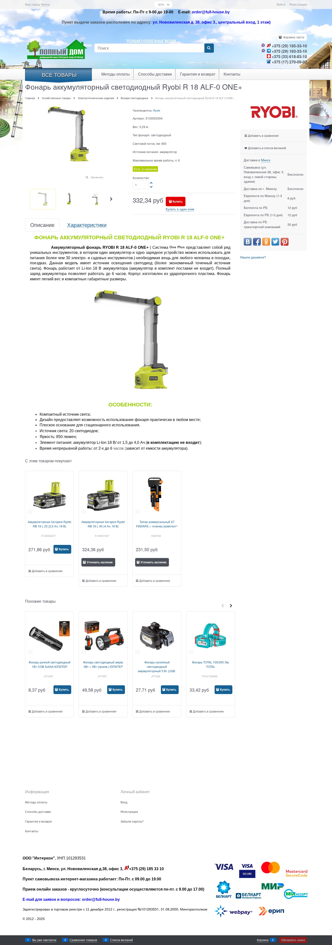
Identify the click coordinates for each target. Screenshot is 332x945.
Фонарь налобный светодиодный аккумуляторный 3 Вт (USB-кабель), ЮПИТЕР (157, 668)
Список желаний (121, 940)
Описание (42, 225)
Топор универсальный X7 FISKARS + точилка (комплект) (157, 524)
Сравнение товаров (83, 940)
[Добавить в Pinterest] (284, 242)
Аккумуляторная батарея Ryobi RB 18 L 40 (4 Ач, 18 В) (103, 524)
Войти (281, 4)
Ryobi (156, 110)
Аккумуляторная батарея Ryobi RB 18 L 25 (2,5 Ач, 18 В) (49, 524)
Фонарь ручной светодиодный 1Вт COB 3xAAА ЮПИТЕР (49, 664)
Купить (178, 201)
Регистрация (298, 4)
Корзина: (293, 37)
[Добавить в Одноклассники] (266, 242)
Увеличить (97, 177)
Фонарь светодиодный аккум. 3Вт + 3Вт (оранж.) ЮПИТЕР (103, 664)
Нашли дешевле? (253, 257)
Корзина (263, 940)
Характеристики (86, 225)
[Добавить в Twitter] (275, 242)
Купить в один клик (180, 209)
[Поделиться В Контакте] (248, 242)
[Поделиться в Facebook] (257, 242)
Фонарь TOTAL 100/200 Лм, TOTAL (210, 664)
